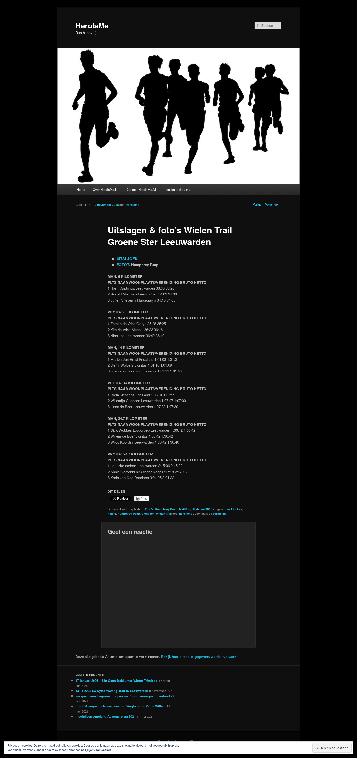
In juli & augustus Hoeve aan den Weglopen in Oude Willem (121, 706)
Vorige (255, 204)
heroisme (132, 204)
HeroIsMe (92, 25)
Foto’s (112, 513)
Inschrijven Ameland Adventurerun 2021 (106, 716)
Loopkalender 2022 (178, 189)
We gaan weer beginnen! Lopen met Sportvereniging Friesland (123, 696)
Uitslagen (147, 513)
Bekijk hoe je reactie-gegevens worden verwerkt (199, 656)
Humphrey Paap (166, 509)
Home (81, 189)
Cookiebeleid (102, 750)
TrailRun (184, 509)
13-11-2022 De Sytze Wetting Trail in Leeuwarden (112, 690)
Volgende (273, 204)
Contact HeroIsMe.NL (142, 189)
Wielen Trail (164, 513)
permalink (220, 513)
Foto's (149, 509)
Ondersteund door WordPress (178, 741)
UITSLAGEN (127, 258)
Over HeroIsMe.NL (106, 189)
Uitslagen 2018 (202, 509)
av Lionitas (234, 509)
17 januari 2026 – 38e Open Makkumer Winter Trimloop (117, 680)
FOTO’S (123, 264)
